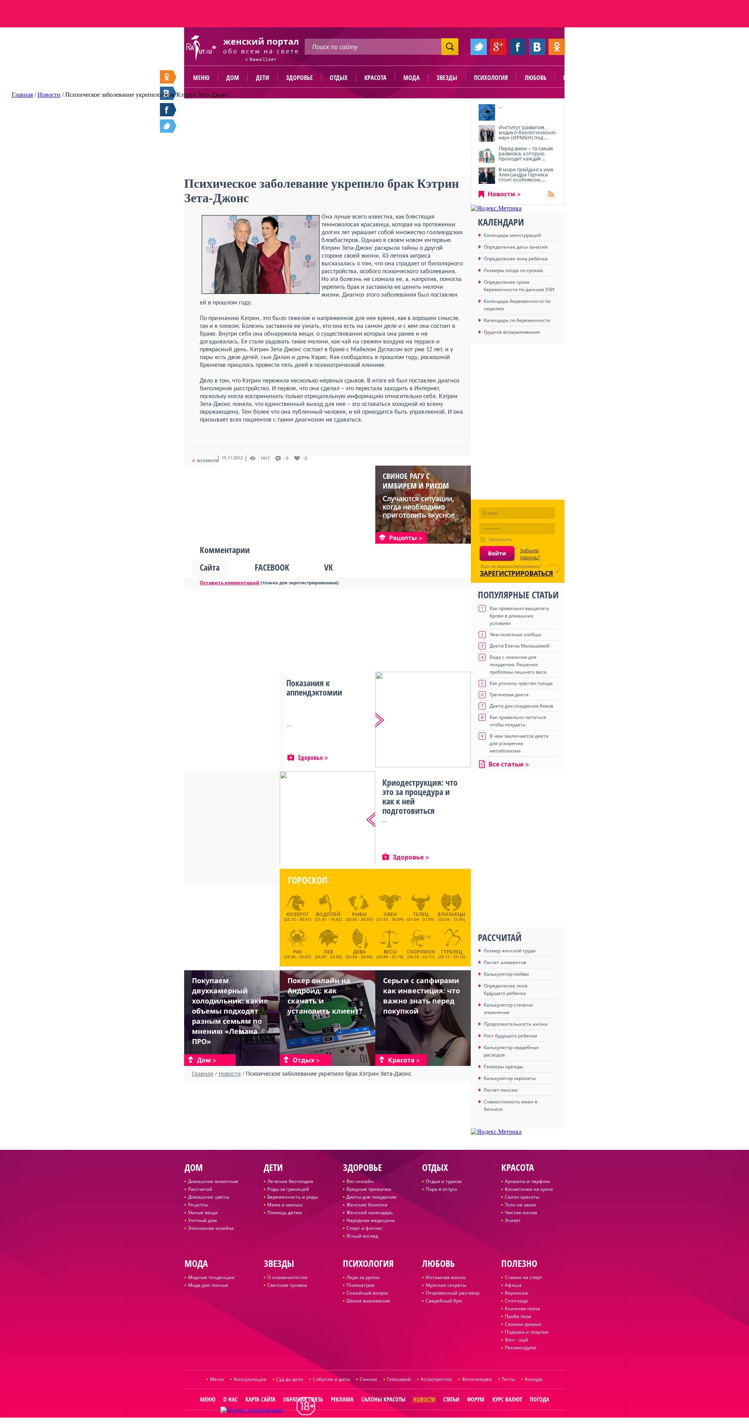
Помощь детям (284, 1212)
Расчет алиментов (505, 962)
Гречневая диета (509, 694)
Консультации (250, 1379)
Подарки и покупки (526, 1332)
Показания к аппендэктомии (314, 687)
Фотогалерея (477, 1379)
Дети (262, 77)
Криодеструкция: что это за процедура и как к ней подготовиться (420, 796)
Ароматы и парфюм (527, 1181)
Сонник (368, 1379)
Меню (201, 77)
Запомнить (500, 539)
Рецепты (198, 1204)
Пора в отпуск (441, 1189)
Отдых (339, 77)
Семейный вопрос (367, 1293)
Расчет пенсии (501, 1090)
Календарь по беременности (517, 320)
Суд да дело (289, 1379)
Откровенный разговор (452, 1293)
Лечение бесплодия (290, 1181)
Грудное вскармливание (512, 332)
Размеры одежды (503, 1066)
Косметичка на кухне (529, 1189)
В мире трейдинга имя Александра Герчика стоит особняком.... (526, 174)
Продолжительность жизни (516, 1024)
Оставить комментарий (229, 582)
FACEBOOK (272, 567)
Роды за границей (288, 1189)
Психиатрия (360, 1285)
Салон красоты (522, 1197)
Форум (476, 1399)
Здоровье (299, 77)
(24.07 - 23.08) (328, 953)
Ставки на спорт (523, 1277)
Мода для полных (208, 1285)
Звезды (447, 77)
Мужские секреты (446, 1285)
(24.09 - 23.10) (389, 953)
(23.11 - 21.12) (451, 953)
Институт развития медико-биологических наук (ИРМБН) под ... (527, 132)
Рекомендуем (520, 1347)
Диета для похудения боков (521, 706)
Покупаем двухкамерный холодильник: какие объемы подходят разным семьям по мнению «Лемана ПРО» (230, 1011)
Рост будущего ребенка (510, 1035)
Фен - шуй (516, 1339)
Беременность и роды (292, 1197)
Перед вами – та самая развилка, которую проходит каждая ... (526, 153)
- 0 (285, 458)
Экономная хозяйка (211, 1228)
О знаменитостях (287, 1277)
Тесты (508, 1379)
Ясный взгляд (362, 1236)
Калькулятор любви (506, 974)
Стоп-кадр (516, 1300)
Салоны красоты (383, 1399)
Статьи (451, 1399)
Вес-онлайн (360, 1181)
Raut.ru (349, 1421)
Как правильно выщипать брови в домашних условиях (519, 615)
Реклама (342, 1399)
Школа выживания (368, 1300)
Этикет (513, 1220)
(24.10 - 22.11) (421, 953)
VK (328, 567)
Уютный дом (202, 1220)
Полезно (575, 77)
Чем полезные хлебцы (515, 634)
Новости (501, 194)
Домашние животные (213, 1181)
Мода (411, 77)
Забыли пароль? (530, 554)
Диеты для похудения (371, 1197)
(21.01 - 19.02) (328, 916)
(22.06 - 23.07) (297, 953)
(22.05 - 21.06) (451, 916)
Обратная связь (303, 1399)
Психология (491, 77)
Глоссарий (399, 1379)
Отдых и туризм (444, 1181)
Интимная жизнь (446, 1277)
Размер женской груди (510, 950)
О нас (230, 1399)
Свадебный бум (444, 1300)
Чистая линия (521, 1212)
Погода (539, 1399)
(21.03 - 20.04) (389, 916)
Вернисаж (516, 1293)
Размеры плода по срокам (513, 270)
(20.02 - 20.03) (359, 916)
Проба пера (518, 1316)
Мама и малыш (285, 1204)
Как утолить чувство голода (521, 683)
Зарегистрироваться (516, 573)
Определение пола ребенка (516, 258)
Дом (232, 77)
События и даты (331, 1379)
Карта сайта (260, 1399)
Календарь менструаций (512, 235)
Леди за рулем (363, 1277)
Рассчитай (200, 1189)
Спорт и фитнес (364, 1228)
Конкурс (534, 1379)
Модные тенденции (211, 1277)
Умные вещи (203, 1212)
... (500, 106)
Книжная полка (522, 1308)
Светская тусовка (287, 1285)
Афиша (513, 1285)
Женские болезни (366, 1204)
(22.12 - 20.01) (297, 916)
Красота (375, 77)
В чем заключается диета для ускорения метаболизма (519, 743)
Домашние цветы (208, 1197)
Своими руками (523, 1324)
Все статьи (506, 764)
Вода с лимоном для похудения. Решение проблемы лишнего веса (518, 664)
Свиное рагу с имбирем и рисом (416, 481)
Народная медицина (370, 1220)
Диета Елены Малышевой (520, 645)
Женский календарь (369, 1212)
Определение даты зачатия (516, 247)
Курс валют (507, 1399)
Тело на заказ (520, 1204)
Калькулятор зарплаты (510, 1078)
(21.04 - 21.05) (420, 916)
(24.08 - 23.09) (359, 953)
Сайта (210, 567)
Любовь (536, 77)
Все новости (207, 460)
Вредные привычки (368, 1189)
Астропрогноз (436, 1379)
